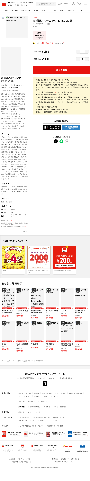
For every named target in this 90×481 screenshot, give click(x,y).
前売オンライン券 (11, 10)
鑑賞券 (36, 10)
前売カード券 (25, 10)
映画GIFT (45, 10)
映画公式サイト (6, 220)
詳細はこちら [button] (59, 43)
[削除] (53, 4)
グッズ (54, 10)
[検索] (39, 4)
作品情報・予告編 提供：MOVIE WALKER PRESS (13, 226)
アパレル (80, 10)
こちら (55, 92)
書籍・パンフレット (67, 10)
